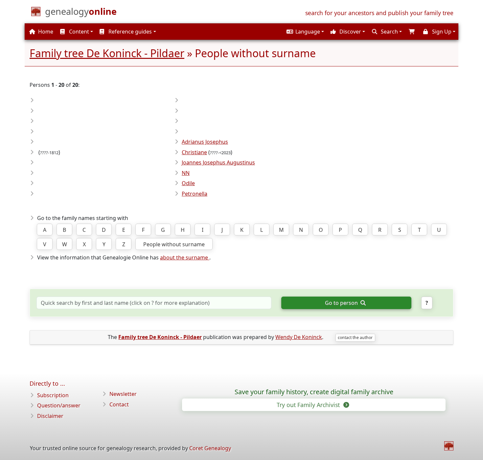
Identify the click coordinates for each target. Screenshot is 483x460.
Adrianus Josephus (205, 141)
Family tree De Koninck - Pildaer (107, 53)
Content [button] (78, 31)
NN (186, 173)
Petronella (194, 193)
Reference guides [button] (129, 31)
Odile (188, 183)
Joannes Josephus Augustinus (218, 162)
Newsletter (123, 394)
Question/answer (58, 405)
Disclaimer (50, 416)
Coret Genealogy (210, 448)
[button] (304, 31)
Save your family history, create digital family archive (314, 392)
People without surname (174, 244)
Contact (119, 404)
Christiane (194, 152)
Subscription (53, 395)
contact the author (355, 337)
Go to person (342, 302)
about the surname (184, 257)
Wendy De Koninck (298, 337)
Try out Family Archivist (309, 405)
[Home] (448, 445)
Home (45, 31)
